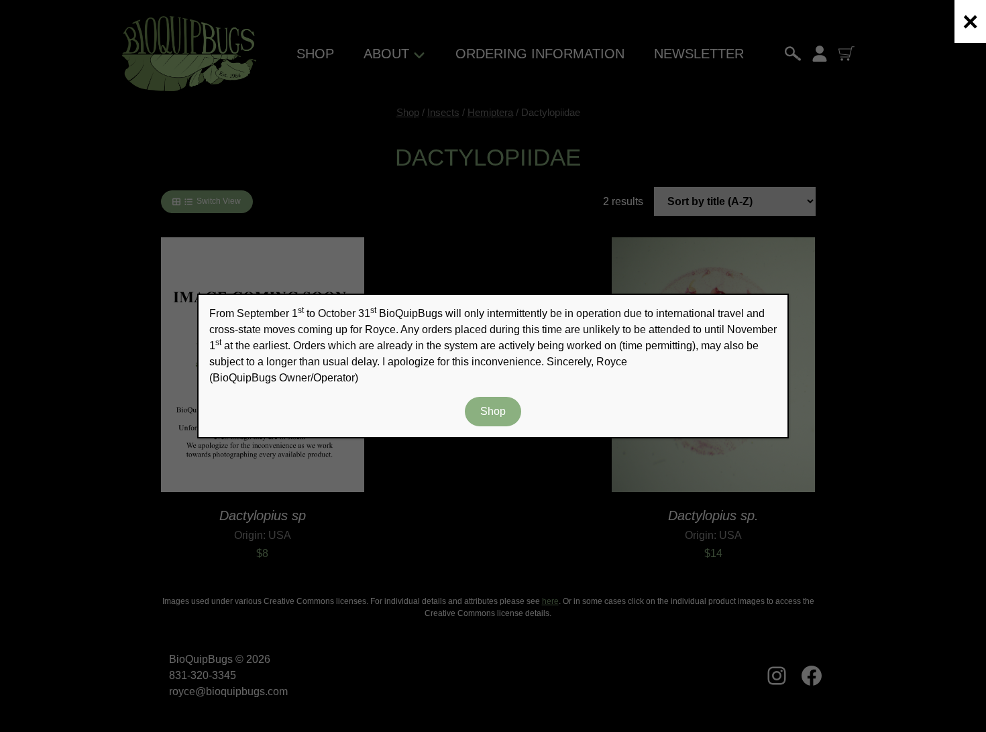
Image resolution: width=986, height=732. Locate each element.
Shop (493, 411)
